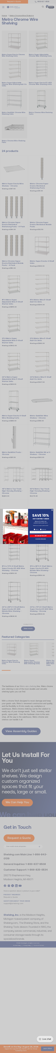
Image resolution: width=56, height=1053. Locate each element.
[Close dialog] (52, 510)
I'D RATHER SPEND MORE (40, 539)
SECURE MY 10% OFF (40, 536)
